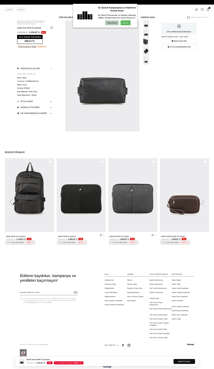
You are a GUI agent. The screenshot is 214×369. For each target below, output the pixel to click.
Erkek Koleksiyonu (156, 284)
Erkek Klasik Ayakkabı (180, 311)
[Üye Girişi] (196, 9)
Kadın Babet (176, 280)
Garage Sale (154, 298)
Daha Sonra (112, 23)
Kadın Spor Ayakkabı (179, 296)
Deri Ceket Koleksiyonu (158, 288)
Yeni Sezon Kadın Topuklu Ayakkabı (159, 324)
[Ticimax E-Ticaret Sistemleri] (107, 367)
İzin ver (126, 23)
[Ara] (188, 17)
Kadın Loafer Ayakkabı (180, 288)
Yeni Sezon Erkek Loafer (158, 337)
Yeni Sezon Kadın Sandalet (159, 333)
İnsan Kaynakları (111, 292)
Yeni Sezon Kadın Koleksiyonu (155, 304)
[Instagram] (129, 345)
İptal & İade (27, 101)
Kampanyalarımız (133, 292)
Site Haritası (131, 301)
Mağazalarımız (110, 296)
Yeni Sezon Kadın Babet (158, 315)
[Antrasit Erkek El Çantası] (132, 195)
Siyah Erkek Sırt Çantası (15, 236)
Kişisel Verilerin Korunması (114, 305)
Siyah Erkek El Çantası (67, 236)
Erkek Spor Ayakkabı (179, 315)
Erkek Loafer (176, 319)
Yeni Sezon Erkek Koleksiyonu (160, 309)
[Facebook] (123, 345)
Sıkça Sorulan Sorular (135, 296)
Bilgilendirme (109, 288)
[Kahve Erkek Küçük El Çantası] (184, 195)
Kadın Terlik (176, 284)
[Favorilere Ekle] (51, 28)
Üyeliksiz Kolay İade (134, 288)
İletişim (129, 280)
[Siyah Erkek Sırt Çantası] (29, 195)
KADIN (9, 9)
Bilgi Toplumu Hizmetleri (113, 301)
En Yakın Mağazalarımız (34, 113)
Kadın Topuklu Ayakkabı (181, 292)
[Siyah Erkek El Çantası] (81, 195)
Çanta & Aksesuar (156, 292)
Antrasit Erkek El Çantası (119, 236)
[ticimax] (190, 345)
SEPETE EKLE (184, 361)
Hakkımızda (109, 280)
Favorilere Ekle (50, 162)
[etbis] (23, 353)
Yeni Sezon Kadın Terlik (158, 329)
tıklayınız (49, 302)
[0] (208, 9)
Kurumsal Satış (110, 284)
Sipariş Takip (132, 284)
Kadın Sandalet (177, 301)
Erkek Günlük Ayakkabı (180, 306)
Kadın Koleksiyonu (156, 280)
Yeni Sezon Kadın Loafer (158, 319)
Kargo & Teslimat (30, 107)
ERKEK (21, 9)
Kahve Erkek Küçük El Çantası (173, 236)
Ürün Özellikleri (30, 68)
